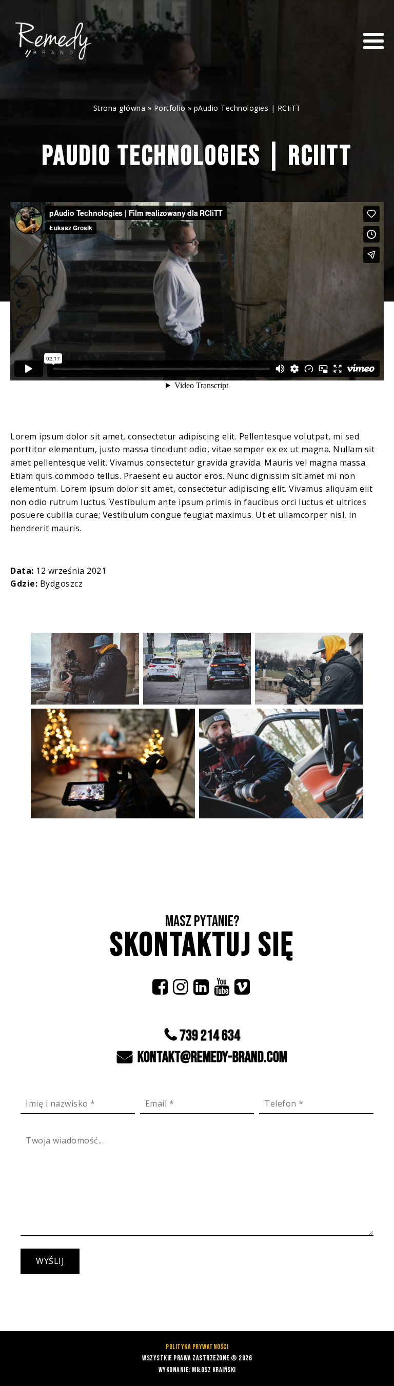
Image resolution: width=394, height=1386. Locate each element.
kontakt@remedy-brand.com (211, 1057)
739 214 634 (210, 1035)
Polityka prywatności (197, 1346)
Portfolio (170, 108)
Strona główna (119, 108)
